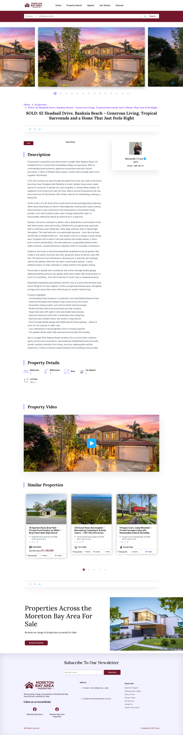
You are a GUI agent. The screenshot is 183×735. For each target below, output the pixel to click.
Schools (119, 5)
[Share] (39, 129)
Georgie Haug (128, 547)
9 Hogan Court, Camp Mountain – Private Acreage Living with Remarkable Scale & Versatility (136, 530)
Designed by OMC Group (150, 728)
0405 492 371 (139, 166)
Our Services (129, 701)
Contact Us (129, 704)
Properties (41, 104)
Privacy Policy (130, 698)
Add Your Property (131, 688)
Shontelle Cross (134, 158)
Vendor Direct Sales (132, 708)
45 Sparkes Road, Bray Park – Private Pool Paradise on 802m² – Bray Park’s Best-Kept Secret (45, 530)
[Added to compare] (35, 129)
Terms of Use (130, 694)
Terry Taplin (82, 547)
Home (58, 5)
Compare (44, 555)
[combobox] (31, 16)
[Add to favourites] (30, 129)
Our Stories (105, 5)
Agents (90, 5)
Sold (28, 143)
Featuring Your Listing (133, 691)
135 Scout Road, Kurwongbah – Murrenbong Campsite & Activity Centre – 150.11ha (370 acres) (90, 530)
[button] (105, 569)
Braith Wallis (37, 547)
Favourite (32, 555)
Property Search (74, 5)
